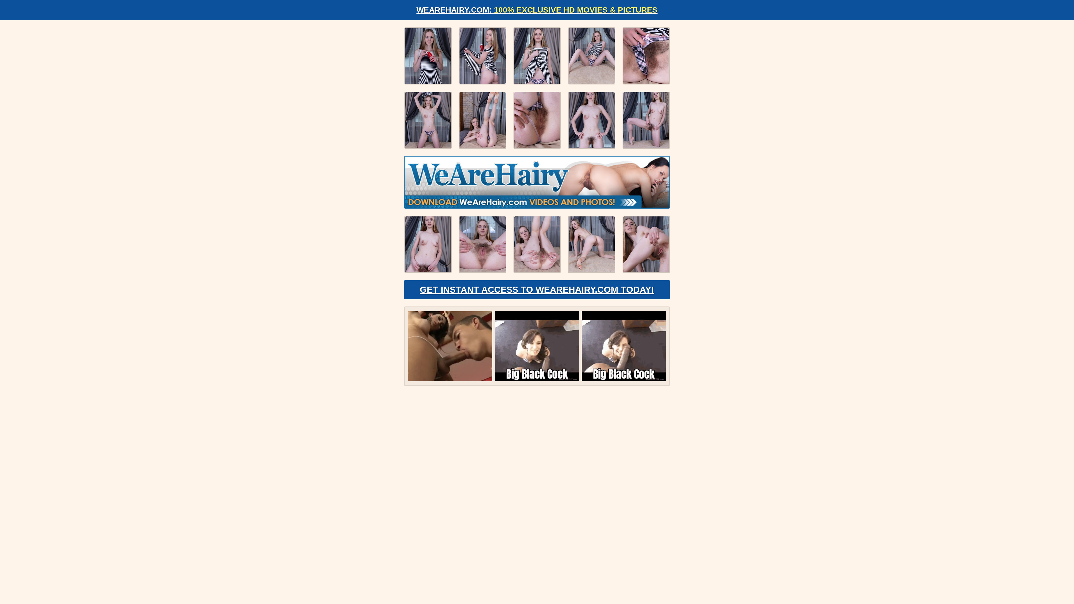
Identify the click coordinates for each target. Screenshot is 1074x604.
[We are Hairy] (537, 182)
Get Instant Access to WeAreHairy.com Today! (537, 290)
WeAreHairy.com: (537, 10)
